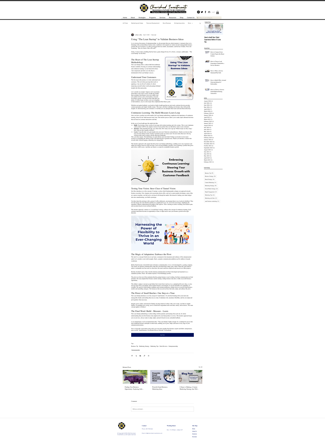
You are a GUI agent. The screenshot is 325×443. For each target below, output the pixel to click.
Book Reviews (167, 23)
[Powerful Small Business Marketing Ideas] (162, 377)
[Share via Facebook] (132, 355)
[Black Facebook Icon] (205, 12)
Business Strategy (211, 176)
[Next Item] (220, 29)
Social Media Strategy (212, 188)
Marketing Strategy (144, 346)
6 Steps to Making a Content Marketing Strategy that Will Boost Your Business (188, 388)
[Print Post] (148, 355)
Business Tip (134, 346)
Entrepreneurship (179, 23)
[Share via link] (144, 355)
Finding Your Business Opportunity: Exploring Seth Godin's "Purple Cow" (133, 388)
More (189, 23)
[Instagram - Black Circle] (198, 12)
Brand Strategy (210, 179)
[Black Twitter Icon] (202, 12)
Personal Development (152, 23)
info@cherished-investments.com (153, 433)
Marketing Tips (154, 346)
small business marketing (212, 201)
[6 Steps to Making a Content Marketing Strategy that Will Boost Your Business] (190, 377)
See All (200, 367)
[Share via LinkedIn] (140, 355)
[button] (217, 12)
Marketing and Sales (137, 23)
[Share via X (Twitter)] (136, 355)
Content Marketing (211, 182)
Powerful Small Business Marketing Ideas (159, 388)
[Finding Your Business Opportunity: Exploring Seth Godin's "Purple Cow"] (135, 377)
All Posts (125, 23)
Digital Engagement (211, 192)
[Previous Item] (207, 29)
